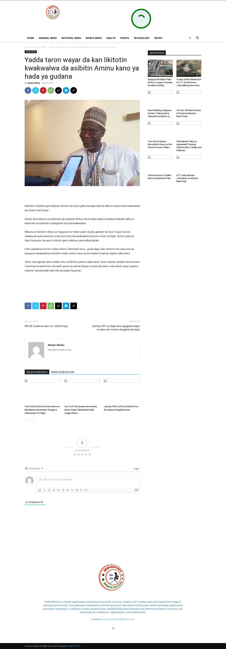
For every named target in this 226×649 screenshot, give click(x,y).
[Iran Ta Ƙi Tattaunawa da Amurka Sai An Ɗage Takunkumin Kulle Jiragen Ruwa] (82, 391)
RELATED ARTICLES (37, 372)
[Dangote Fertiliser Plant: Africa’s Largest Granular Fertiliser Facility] (160, 68)
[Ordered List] (58, 490)
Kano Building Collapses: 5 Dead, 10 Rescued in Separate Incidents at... (160, 113)
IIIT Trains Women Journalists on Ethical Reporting (187, 178)
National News (71, 37)
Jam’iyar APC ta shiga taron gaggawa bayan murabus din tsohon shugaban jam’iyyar (116, 328)
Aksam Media (34, 83)
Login (136, 468)
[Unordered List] (63, 490)
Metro (158, 37)
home (30, 37)
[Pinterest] (43, 90)
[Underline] (49, 490)
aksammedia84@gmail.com (119, 619)
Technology (142, 37)
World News (94, 37)
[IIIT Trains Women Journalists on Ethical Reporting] (189, 164)
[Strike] (53, 490)
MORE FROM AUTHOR (62, 372)
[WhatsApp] (50, 90)
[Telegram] (66, 90)
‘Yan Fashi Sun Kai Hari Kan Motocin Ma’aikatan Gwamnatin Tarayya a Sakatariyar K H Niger (42, 409)
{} (81, 490)
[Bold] (40, 490)
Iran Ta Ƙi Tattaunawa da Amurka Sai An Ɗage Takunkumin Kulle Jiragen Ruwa (80, 409)
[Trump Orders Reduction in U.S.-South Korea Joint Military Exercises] (189, 68)
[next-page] (32, 420)
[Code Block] (72, 490)
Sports (124, 37)
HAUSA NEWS (39, 47)
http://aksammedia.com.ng (59, 350)
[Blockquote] (67, 490)
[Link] (77, 490)
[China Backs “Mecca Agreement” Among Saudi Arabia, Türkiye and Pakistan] (189, 130)
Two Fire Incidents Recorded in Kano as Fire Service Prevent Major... (160, 144)
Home (27, 47)
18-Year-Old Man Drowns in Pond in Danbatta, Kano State (188, 113)
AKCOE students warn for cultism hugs (46, 326)
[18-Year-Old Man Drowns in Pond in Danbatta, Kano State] (189, 99)
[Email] (58, 90)
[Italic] (44, 490)
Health (111, 37)
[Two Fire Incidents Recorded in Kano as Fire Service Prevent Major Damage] (160, 130)
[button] (197, 38)
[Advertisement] (82, 195)
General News (48, 37)
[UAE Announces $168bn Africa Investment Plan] (160, 164)
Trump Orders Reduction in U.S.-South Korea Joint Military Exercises (188, 82)
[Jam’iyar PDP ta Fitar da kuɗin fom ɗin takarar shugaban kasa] (122, 391)
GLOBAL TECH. (74, 646)
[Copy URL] (73, 90)
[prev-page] (27, 420)
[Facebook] (190, 38)
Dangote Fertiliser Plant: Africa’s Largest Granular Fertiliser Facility (160, 82)
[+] (86, 490)
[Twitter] (35, 90)
